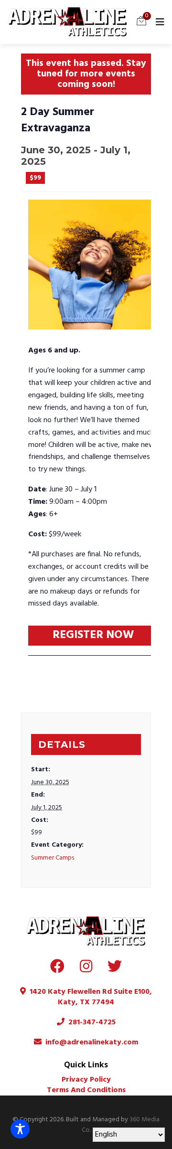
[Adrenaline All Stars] (67, 22)
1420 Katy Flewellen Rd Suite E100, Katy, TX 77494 (89, 997)
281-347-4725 (90, 1022)
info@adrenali (70, 1042)
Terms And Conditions (86, 1090)
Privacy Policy (86, 1080)
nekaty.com (117, 1042)
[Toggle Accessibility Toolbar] (20, 1128)
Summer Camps (52, 857)
